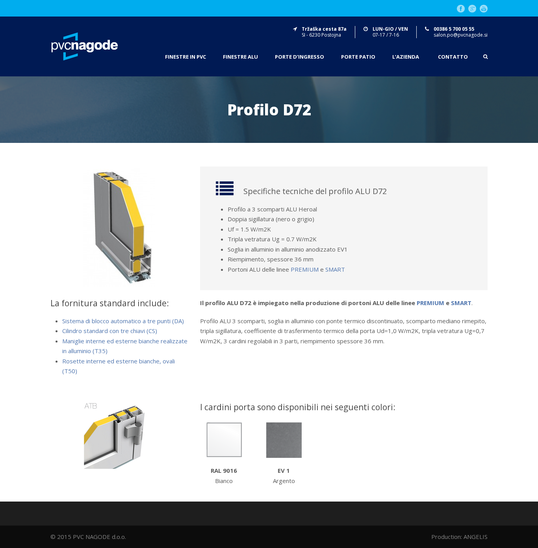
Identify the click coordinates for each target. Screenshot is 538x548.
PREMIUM (305, 269)
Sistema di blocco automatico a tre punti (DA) (123, 321)
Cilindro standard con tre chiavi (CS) (109, 331)
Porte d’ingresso (299, 56)
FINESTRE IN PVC (185, 56)
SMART (335, 269)
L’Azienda (405, 56)
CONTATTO (453, 56)
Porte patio (358, 56)
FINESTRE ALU (240, 56)
